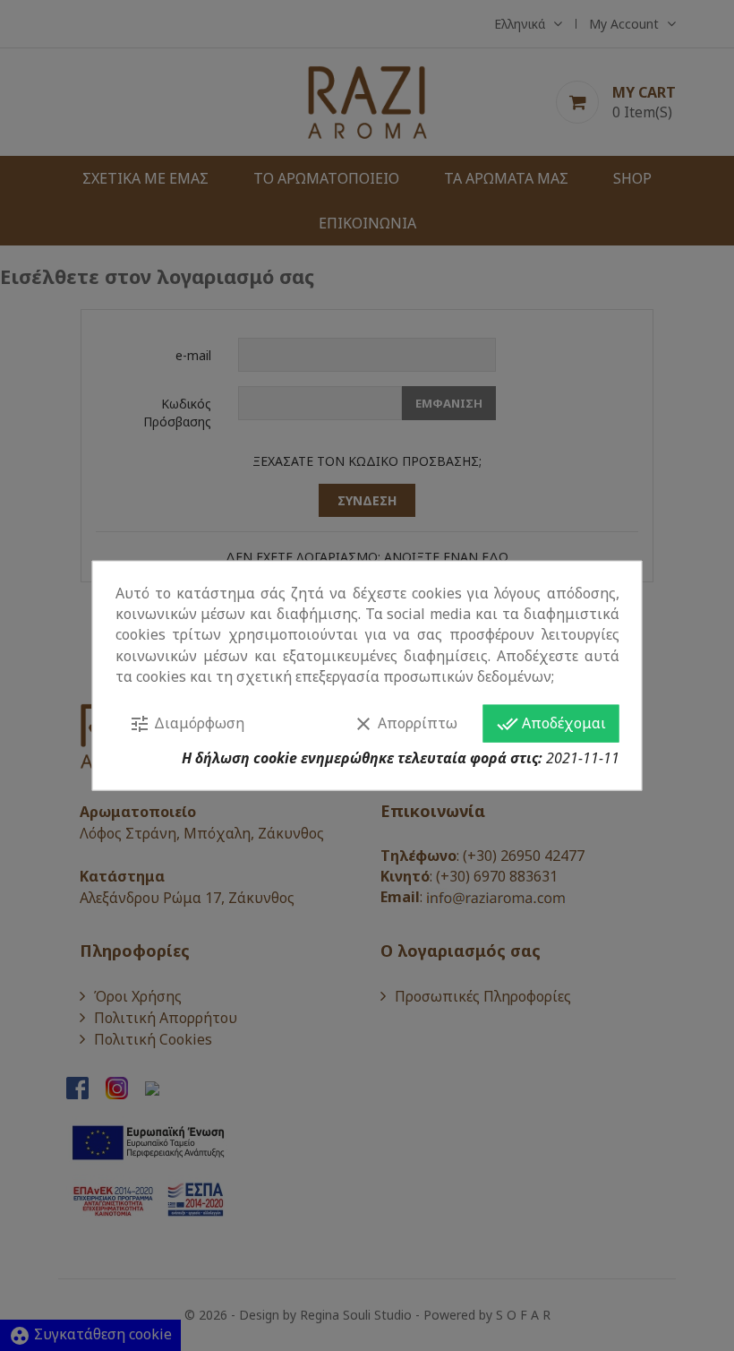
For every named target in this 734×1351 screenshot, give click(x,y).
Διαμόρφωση (186, 724)
